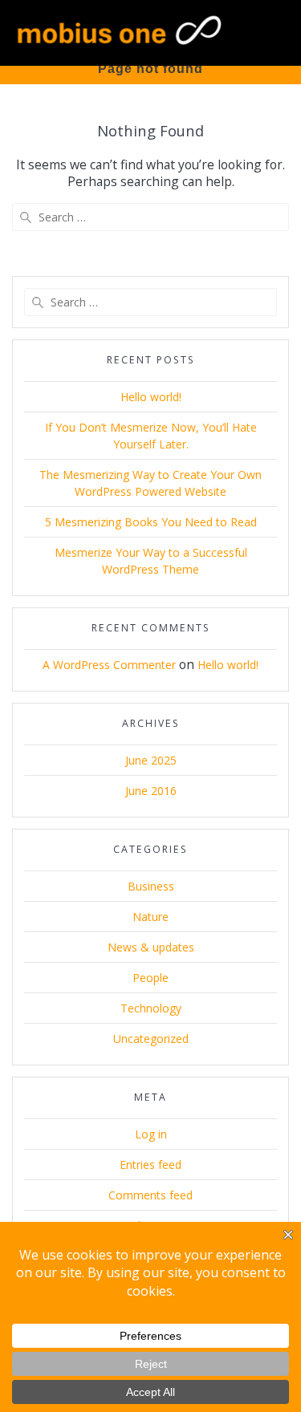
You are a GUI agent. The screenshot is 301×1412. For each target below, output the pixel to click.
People (150, 977)
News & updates (151, 947)
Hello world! (150, 396)
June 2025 (151, 760)
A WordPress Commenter (109, 664)
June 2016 (151, 790)
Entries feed (150, 1164)
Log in (151, 1134)
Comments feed (150, 1195)
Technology (150, 1008)
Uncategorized (151, 1038)
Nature (150, 916)
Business (151, 886)
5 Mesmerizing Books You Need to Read (151, 522)
